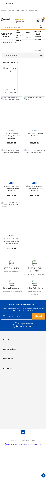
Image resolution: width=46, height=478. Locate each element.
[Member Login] (38, 20)
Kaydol (38, 316)
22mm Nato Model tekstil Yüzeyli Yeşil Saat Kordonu (11, 135)
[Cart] (43, 20)
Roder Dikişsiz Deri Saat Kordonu (34, 134)
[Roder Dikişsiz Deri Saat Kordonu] (34, 112)
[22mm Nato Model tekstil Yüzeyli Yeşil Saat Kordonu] (11, 112)
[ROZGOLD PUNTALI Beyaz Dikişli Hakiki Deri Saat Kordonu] (11, 217)
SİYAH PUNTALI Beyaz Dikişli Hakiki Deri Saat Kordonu (34, 188)
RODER (13, 42)
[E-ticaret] (22, 444)
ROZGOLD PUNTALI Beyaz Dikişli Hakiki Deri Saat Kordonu (11, 241)
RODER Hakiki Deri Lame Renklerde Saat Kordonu (11, 188)
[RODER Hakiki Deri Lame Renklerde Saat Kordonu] (11, 164)
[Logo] (12, 20)
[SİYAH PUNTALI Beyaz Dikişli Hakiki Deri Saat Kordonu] (34, 164)
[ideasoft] (9, 444)
